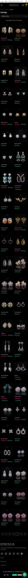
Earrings (7, 9)
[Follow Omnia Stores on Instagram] (26, 1)
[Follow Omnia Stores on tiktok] (9, 553)
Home (2, 9)
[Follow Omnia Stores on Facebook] (2, 553)
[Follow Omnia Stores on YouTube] (17, 553)
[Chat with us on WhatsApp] (25, 575)
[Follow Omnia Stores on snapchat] (13, 553)
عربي (2, 1)
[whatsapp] (21, 553)
